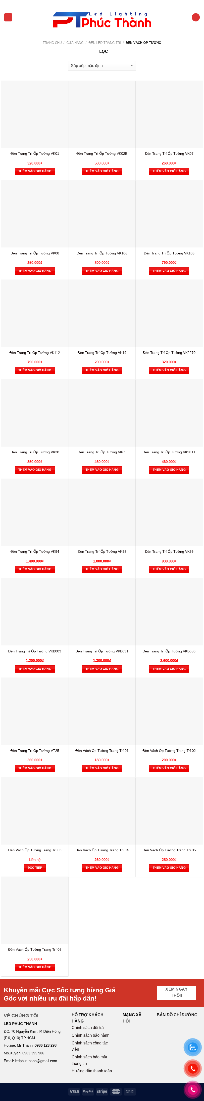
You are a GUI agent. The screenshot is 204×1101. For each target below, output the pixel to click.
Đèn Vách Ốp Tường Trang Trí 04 (102, 850)
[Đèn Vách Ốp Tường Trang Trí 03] (34, 811)
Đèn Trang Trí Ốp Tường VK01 (34, 154)
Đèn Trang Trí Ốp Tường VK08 (34, 253)
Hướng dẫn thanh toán (92, 1071)
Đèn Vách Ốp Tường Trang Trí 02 (169, 751)
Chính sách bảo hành (90, 1035)
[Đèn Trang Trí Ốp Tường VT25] (34, 711)
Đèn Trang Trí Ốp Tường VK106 (102, 253)
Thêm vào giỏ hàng (34, 171)
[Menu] (8, 17)
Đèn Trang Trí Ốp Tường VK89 (102, 452)
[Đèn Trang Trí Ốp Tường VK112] (34, 313)
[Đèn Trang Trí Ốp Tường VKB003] (34, 611)
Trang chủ (52, 43)
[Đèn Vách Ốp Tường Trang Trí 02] (169, 711)
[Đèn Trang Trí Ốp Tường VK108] (169, 213)
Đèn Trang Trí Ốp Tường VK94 (34, 551)
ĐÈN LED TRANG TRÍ (105, 43)
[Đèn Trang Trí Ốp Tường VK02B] (102, 114)
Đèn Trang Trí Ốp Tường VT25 (34, 751)
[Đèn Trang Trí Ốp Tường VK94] (34, 512)
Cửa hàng (75, 43)
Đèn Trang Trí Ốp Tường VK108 (169, 253)
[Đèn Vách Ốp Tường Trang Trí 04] (102, 811)
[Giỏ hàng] (196, 17)
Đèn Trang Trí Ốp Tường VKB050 (169, 651)
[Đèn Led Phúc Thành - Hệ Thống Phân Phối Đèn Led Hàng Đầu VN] (102, 17)
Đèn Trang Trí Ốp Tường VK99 (169, 551)
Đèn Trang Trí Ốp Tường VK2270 (169, 353)
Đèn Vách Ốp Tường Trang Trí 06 (34, 949)
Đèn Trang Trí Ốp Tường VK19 (102, 353)
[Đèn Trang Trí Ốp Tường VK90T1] (169, 413)
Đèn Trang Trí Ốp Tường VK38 (34, 452)
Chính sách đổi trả (88, 1027)
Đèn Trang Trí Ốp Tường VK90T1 (169, 452)
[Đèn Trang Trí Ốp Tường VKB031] (102, 611)
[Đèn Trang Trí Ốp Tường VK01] (34, 114)
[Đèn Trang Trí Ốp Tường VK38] (34, 413)
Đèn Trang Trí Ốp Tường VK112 (34, 353)
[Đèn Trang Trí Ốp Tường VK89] (102, 413)
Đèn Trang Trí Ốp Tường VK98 (102, 551)
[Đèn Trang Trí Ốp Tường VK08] (34, 213)
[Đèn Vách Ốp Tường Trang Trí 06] (34, 910)
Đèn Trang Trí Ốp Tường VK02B (101, 154)
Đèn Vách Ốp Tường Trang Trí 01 (102, 751)
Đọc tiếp (35, 867)
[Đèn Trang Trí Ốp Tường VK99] (169, 512)
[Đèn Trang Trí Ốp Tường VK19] (102, 313)
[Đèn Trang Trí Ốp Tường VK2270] (169, 313)
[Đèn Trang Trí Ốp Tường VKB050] (169, 611)
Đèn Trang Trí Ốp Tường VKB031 (101, 651)
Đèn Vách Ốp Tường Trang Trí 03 (34, 850)
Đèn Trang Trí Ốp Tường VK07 (169, 154)
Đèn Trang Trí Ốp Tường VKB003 (34, 651)
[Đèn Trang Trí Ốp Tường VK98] (102, 512)
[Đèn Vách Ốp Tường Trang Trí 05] (169, 811)
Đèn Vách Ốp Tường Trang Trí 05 (169, 850)
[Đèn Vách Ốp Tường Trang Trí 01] (102, 711)
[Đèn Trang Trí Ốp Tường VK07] (169, 114)
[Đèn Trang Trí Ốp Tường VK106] (102, 213)
